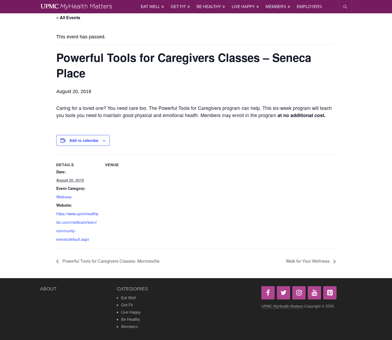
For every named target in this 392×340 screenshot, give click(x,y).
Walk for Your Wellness (308, 261)
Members (276, 6)
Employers (309, 6)
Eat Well (150, 6)
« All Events (68, 17)
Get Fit (178, 6)
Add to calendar (83, 140)
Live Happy (243, 6)
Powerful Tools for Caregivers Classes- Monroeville (110, 261)
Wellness (63, 196)
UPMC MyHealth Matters (282, 306)
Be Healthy (209, 6)
